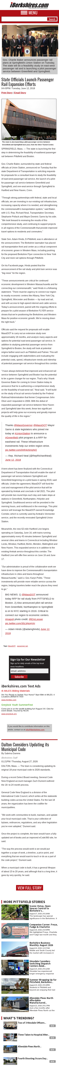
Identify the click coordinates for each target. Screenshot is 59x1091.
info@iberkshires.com (35, 729)
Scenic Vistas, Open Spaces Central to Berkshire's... (40, 908)
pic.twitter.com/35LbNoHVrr (20, 623)
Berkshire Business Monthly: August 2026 (41, 944)
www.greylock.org (9, 714)
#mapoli (9, 619)
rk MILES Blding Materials (15, 690)
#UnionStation (22, 433)
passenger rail (22, 646)
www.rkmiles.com (8, 700)
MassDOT (11, 646)
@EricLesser (36, 619)
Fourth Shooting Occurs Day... (33, 1058)
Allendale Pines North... (29, 1046)
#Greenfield (11, 437)
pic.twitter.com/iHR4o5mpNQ (21, 450)
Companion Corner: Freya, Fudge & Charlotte (44, 925)
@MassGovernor (23, 425)
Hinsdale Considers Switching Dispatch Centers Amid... (40, 963)
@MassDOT (40, 425)
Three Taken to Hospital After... (33, 1034)
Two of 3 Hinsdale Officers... (32, 1022)
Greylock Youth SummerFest (17, 704)
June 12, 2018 (13, 460)
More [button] (52, 1026)
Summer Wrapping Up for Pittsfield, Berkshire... (43, 981)
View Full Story (30, 888)
